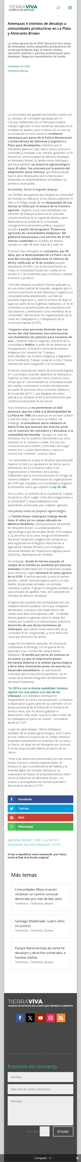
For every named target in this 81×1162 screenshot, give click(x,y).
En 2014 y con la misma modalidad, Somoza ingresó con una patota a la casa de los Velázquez (37, 692)
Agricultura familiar (19, 840)
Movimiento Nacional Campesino (29, 844)
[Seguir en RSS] (61, 1018)
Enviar (63, 1131)
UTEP (56, 844)
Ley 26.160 (59, 487)
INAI (37, 840)
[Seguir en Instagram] (50, 1018)
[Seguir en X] (30, 1018)
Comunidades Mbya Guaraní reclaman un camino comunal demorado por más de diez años (38, 894)
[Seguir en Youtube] (40, 1018)
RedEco (30, 344)
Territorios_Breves (18, 71)
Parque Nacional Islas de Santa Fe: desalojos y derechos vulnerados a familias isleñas (40, 953)
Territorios (21, 903)
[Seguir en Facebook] (20, 1018)
